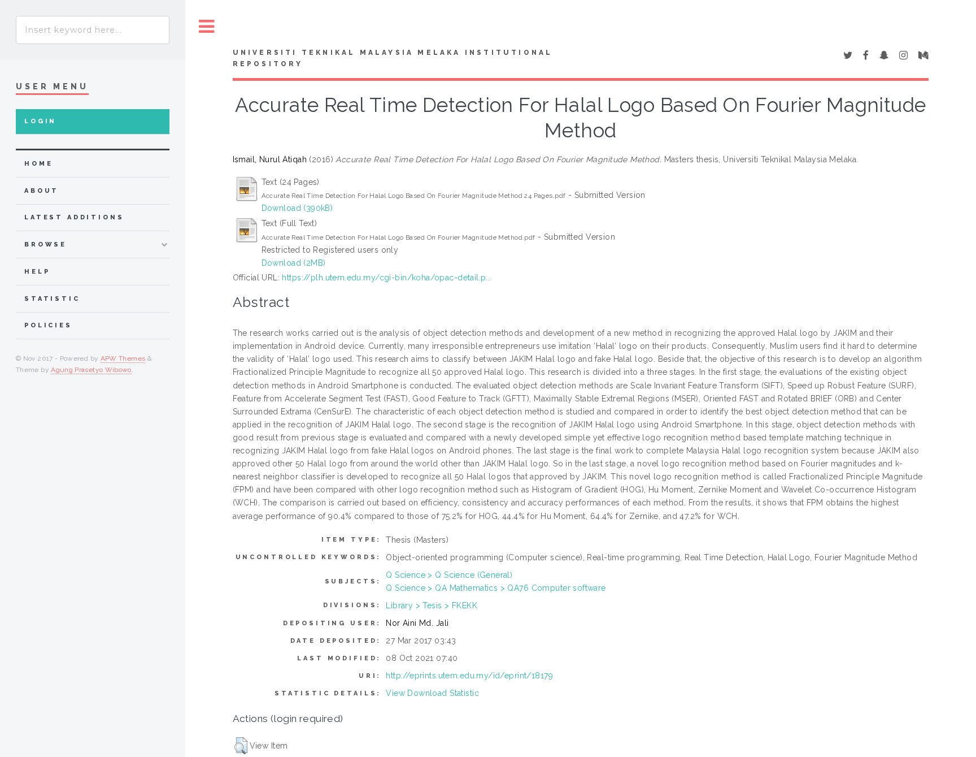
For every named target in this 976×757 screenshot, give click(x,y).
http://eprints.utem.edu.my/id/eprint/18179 (469, 675)
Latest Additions (74, 217)
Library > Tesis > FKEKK (431, 605)
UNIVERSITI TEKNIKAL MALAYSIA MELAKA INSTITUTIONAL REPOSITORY (393, 58)
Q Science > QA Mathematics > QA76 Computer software (495, 587)
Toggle (206, 27)
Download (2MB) (294, 262)
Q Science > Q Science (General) (449, 574)
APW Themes (123, 358)
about (41, 190)
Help (37, 271)
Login (40, 121)
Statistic (52, 298)
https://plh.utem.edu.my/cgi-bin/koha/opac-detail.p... (386, 277)
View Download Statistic (432, 693)
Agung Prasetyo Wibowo (91, 370)
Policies (48, 325)
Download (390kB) (297, 208)
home (38, 163)
